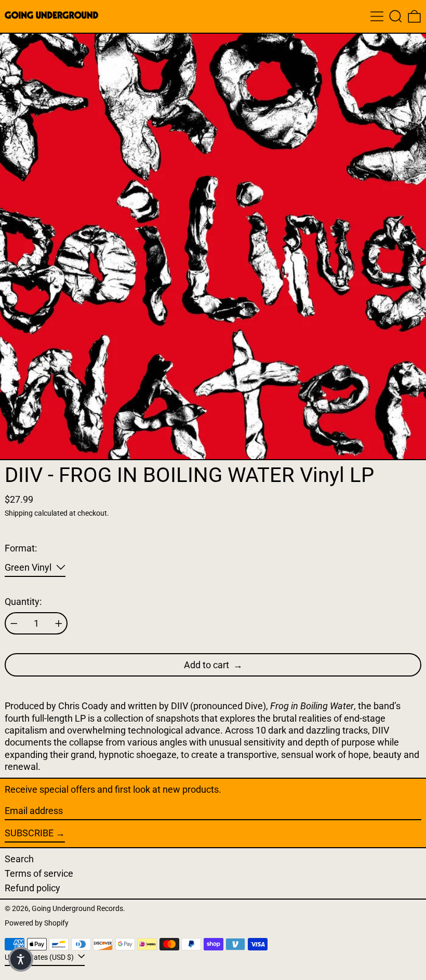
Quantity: (23, 601)
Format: (21, 548)
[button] (396, 16)
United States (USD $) (40, 957)
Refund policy (32, 887)
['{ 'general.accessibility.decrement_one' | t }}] (14, 623)
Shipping (19, 513)
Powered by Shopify (37, 923)
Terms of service (39, 873)
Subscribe (29, 832)
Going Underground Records (77, 908)
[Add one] (58, 623)
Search (19, 858)
